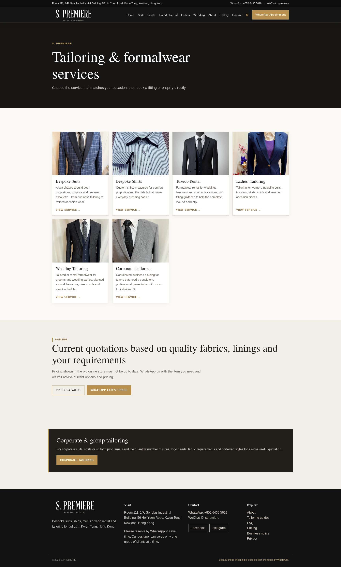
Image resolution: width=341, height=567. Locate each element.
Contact (237, 14)
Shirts (151, 14)
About (212, 14)
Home (130, 14)
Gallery (224, 14)
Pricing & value (68, 390)
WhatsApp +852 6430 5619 (245, 3)
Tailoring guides (258, 517)
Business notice (258, 533)
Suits (141, 14)
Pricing (252, 528)
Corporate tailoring (77, 460)
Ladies (185, 14)
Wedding (199, 14)
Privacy (252, 538)
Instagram (219, 528)
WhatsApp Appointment (270, 14)
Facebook (198, 528)
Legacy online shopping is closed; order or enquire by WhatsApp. (254, 560)
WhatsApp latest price (109, 390)
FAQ (250, 523)
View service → (68, 209)
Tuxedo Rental (168, 14)
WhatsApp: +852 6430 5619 (207, 512)
